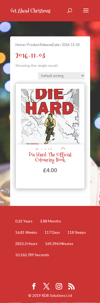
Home (20, 45)
